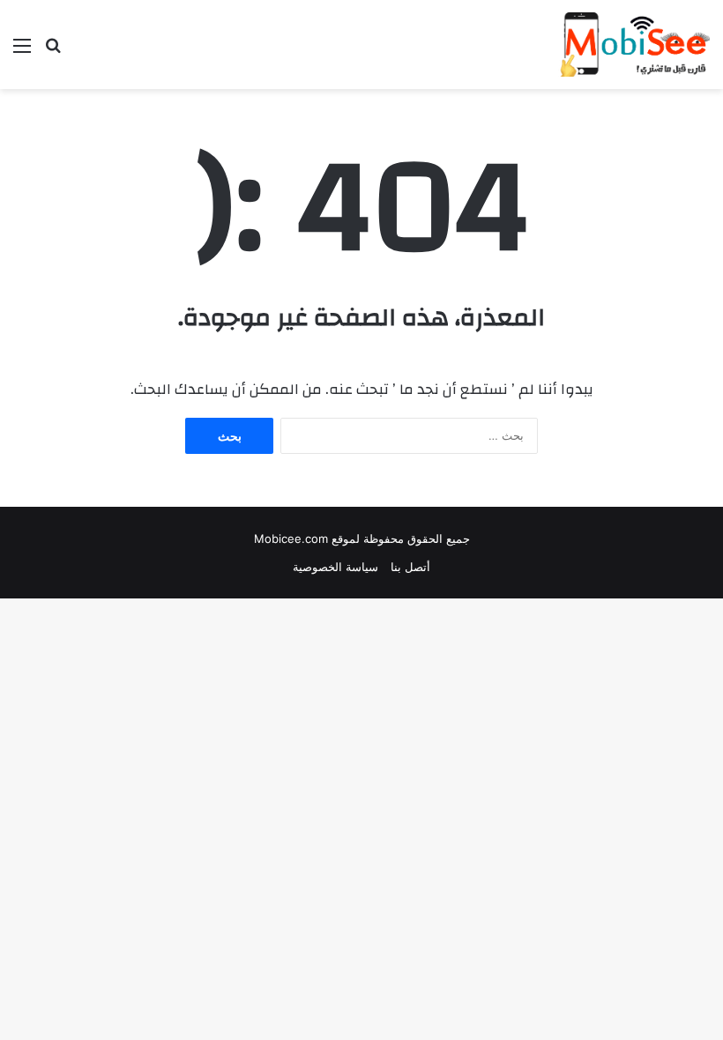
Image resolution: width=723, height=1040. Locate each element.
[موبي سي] (634, 44)
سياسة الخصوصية (335, 567)
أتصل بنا (410, 567)
